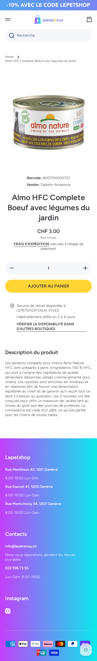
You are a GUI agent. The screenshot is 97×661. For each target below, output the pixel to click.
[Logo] (48, 19)
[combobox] (48, 35)
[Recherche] (9, 35)
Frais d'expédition (31, 244)
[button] (89, 19)
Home (9, 57)
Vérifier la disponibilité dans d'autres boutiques (45, 326)
